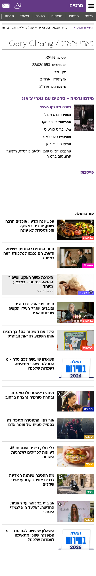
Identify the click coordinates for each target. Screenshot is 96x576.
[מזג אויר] (18, 6)
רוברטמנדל (53, 115)
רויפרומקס (49, 122)
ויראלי (24, 16)
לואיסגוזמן (50, 151)
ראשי (89, 16)
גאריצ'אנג (50, 137)
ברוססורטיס (54, 129)
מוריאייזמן (54, 144)
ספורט (40, 16)
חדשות (74, 16)
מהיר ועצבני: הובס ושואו (53, 28)
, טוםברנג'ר (56, 156)
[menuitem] (74, 16)
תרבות (9, 16)
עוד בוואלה (84, 214)
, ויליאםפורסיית (30, 151)
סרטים (76, 6)
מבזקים (57, 16)
